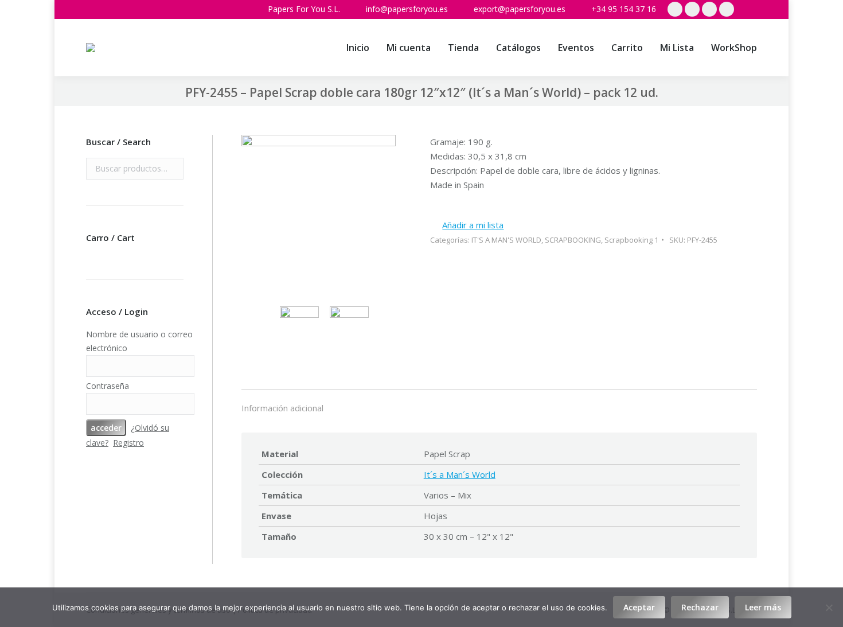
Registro (128, 442)
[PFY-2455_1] (318, 213)
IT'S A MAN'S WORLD (506, 240)
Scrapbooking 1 (631, 240)
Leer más (763, 607)
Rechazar (700, 607)
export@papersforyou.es (519, 8)
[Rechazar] (828, 607)
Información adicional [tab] (282, 408)
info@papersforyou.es (407, 8)
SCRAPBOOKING (573, 240)
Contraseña (107, 385)
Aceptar (639, 607)
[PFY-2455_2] (352, 325)
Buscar (171, 169)
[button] (467, 225)
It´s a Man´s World (459, 474)
